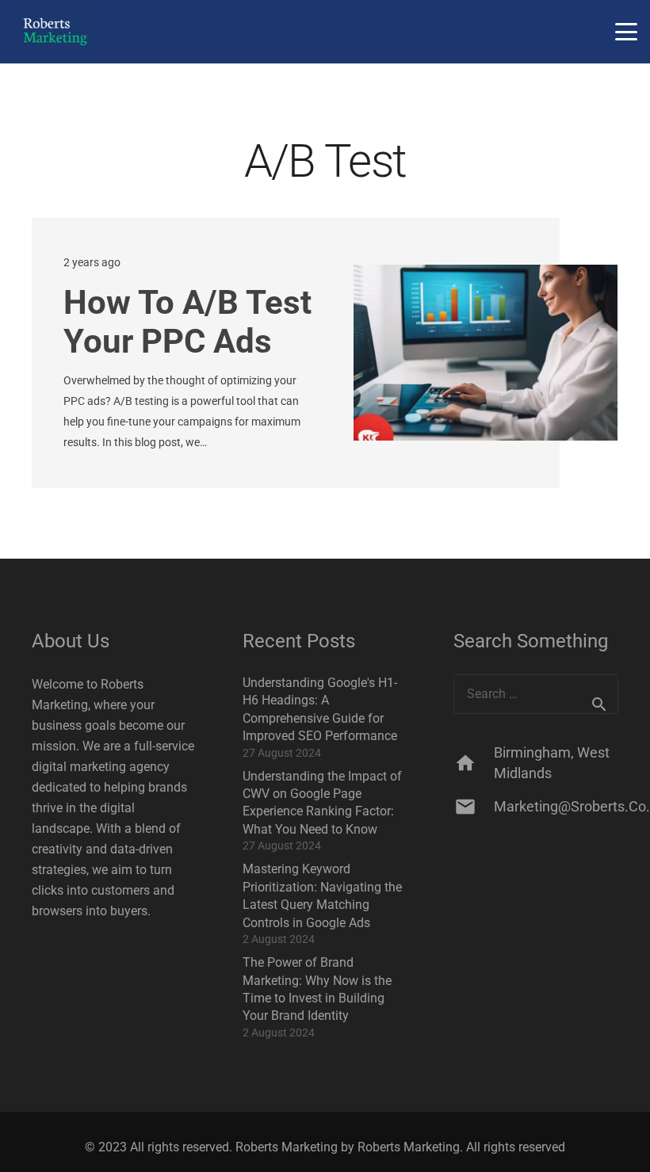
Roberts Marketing (409, 1147)
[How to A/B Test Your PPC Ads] (486, 353)
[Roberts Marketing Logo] (55, 31)
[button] (626, 32)
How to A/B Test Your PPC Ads (187, 322)
